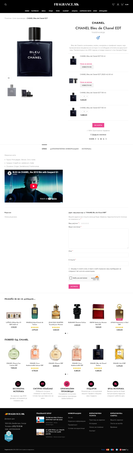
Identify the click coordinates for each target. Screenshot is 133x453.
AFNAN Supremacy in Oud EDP (119, 323)
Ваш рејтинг (74, 223)
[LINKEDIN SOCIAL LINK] (103, 139)
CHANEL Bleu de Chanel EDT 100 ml (93, 93)
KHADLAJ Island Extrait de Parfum (34, 323)
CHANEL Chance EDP (56, 363)
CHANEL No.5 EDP (119, 363)
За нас (70, 417)
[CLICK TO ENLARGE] (8, 78)
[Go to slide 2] (67, 333)
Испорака (93, 423)
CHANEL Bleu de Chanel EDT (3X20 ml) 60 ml (96, 74)
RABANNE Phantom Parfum (77, 322)
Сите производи (19, 18)
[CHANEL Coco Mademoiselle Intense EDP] (35, 352)
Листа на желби (116, 423)
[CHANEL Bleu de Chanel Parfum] (98, 352)
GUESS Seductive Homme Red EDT (98, 323)
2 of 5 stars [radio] (83, 223)
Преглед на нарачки (97, 420)
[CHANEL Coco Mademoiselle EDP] (77, 352)
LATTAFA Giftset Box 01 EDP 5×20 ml (13, 323)
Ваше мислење (75, 227)
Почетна (8, 18)
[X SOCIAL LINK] (98, 139)
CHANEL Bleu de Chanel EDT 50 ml (92, 56)
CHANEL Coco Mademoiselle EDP (77, 364)
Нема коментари (59, 437)
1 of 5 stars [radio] (82, 223)
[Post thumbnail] (40, 421)
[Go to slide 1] (65, 333)
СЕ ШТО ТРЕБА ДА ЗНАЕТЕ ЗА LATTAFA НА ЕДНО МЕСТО (55, 432)
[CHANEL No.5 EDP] (119, 352)
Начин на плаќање (96, 427)
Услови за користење (76, 428)
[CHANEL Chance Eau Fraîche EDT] (14, 352)
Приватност (72, 425)
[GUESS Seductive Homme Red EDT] (98, 311)
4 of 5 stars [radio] (86, 223)
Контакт (92, 431)
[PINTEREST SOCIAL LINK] (101, 139)
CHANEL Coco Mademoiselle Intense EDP (34, 364)
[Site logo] (66, 4)
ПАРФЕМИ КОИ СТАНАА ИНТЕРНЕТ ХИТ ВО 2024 (54, 419)
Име (71, 251)
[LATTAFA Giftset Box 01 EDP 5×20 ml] (14, 311)
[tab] (44, 148)
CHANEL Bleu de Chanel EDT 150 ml (93, 108)
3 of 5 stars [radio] (85, 223)
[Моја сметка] (118, 4)
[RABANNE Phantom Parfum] (77, 311)
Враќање (113, 427)
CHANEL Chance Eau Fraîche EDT (14, 364)
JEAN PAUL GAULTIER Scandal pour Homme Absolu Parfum (56, 324)
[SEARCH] (6, 4)
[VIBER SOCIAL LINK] (106, 139)
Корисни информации (77, 421)
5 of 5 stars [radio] (88, 223)
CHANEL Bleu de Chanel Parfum (98, 364)
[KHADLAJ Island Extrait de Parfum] (35, 311)
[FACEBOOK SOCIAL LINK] (95, 139)
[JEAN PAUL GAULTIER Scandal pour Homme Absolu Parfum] (56, 311)
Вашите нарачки (116, 420)
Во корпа (98, 125)
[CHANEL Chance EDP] (56, 352)
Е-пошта (72, 260)
